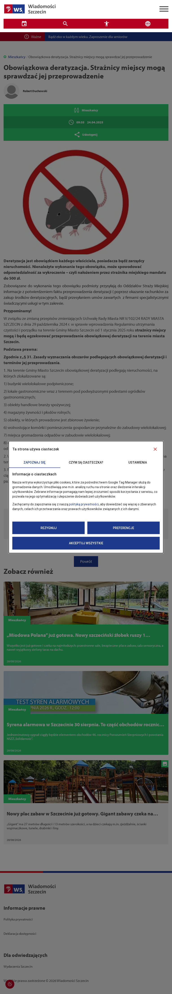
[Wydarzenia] (24, 24)
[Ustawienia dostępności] (106, 24)
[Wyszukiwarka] (65, 24)
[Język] (147, 24)
